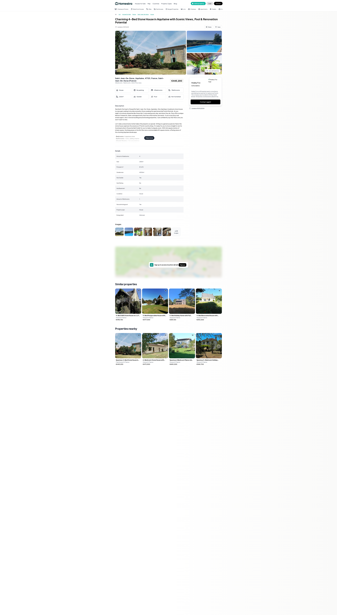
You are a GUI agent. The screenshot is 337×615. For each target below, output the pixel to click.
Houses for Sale (140, 4)
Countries (156, 4)
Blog (175, 4)
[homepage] (116, 14)
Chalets (214, 9)
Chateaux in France (122, 9)
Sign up (182, 265)
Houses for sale (126, 14)
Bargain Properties (173, 9)
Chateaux (193, 9)
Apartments (204, 9)
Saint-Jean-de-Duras (143, 14)
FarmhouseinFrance (122, 362)
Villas (150, 9)
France (134, 14)
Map (149, 4)
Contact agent (205, 102)
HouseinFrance (121, 317)
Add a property (199, 3)
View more (149, 138)
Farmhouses (159, 9)
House (152, 14)
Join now (218, 3)
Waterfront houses (138, 9)
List (120, 14)
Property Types (166, 4)
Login (209, 3)
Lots (184, 9)
